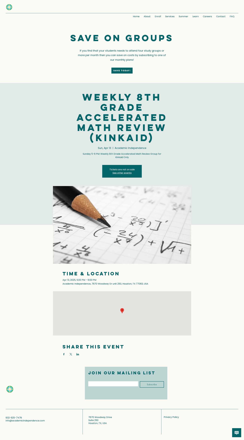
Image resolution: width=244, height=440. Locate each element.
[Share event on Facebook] (64, 354)
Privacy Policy (171, 417)
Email (94, 379)
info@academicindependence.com (25, 420)
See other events (122, 173)
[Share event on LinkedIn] (77, 354)
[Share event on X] (70, 354)
